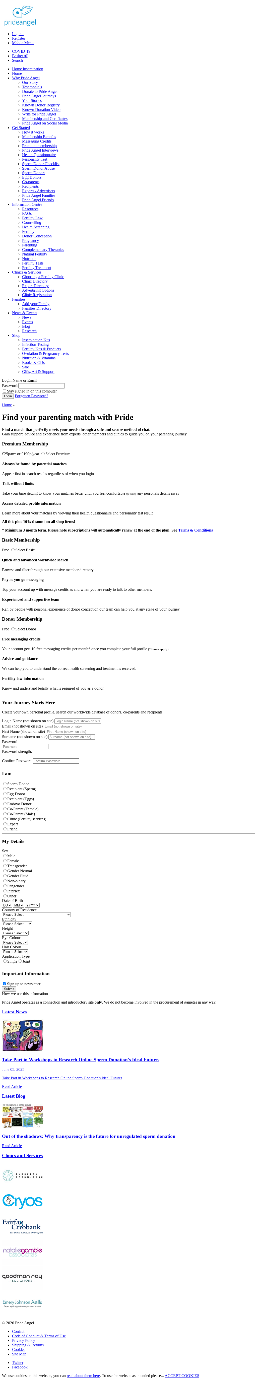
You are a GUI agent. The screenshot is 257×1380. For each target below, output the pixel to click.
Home (17, 73)
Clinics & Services (26, 272)
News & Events (24, 313)
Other (11, 896)
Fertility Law (32, 218)
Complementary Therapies (43, 249)
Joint (26, 961)
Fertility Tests (32, 263)
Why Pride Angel (26, 78)
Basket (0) (20, 56)
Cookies (18, 1349)
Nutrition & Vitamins (38, 358)
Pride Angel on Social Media (45, 123)
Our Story (30, 82)
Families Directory (36, 308)
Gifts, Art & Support (38, 371)
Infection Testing (35, 344)
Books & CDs (33, 362)
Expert (12, 824)
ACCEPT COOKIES (182, 1375)
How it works (33, 132)
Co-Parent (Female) (22, 809)
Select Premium (57, 454)
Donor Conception (37, 236)
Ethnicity (9, 919)
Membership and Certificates (45, 118)
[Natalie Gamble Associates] (22, 1263)
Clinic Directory (35, 281)
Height (7, 928)
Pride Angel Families (38, 195)
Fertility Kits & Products (41, 349)
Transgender (17, 866)
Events (27, 322)
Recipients (30, 186)
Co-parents (30, 182)
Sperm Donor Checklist (40, 164)
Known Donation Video (41, 109)
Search (17, 60)
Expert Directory (35, 286)
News (26, 317)
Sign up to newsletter (23, 984)
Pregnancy (30, 240)
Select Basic (25, 550)
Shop (16, 335)
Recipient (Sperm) (21, 789)
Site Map (19, 1354)
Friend (12, 829)
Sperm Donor (18, 784)
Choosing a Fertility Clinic (43, 277)
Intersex (13, 891)
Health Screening (35, 227)
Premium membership (39, 146)
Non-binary (16, 881)
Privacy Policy (23, 1340)
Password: (10, 385)
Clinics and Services (22, 1155)
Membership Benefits (39, 137)
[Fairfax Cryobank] (22, 1237)
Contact (18, 1331)
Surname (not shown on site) (24, 737)
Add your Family (35, 304)
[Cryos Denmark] (22, 1212)
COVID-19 (21, 51)
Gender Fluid (17, 876)
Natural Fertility (34, 254)
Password (9, 742)
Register (19, 38)
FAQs (27, 213)
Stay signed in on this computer (32, 391)
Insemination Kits (36, 340)
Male (11, 856)
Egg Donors (31, 177)
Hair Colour (11, 947)
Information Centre (27, 204)
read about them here (83, 1375)
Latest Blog (13, 1096)
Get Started (21, 127)
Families (18, 299)
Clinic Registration (37, 295)
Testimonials (32, 87)
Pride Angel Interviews (40, 150)
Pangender (15, 886)
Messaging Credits (36, 141)
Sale (25, 367)
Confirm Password (17, 761)
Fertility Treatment (36, 268)
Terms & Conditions (195, 530)
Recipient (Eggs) (20, 799)
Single (12, 961)
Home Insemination (27, 69)
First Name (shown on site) (23, 731)
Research (29, 331)
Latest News (14, 1011)
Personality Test (34, 159)
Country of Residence (19, 910)
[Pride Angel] (22, 25)
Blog (26, 326)
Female (13, 861)
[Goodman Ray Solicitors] (22, 1289)
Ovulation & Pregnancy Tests (45, 353)
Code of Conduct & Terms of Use (39, 1336)
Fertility (28, 231)
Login (17, 34)
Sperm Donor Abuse (38, 168)
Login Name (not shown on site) (27, 721)
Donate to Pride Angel (39, 91)
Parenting (29, 245)
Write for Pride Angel (39, 114)
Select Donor (25, 629)
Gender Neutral (19, 871)
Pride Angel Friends (38, 200)
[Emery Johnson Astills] (22, 1314)
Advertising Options (38, 290)
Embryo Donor (19, 804)
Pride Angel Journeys (39, 96)
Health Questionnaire (39, 155)
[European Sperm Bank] (22, 1186)
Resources (30, 209)
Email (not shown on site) (22, 726)
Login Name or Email (19, 380)
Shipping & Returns (28, 1345)
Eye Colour (11, 938)
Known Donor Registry (41, 105)
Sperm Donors (33, 173)
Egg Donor (16, 794)
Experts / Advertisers (38, 191)
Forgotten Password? (31, 396)
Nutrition (29, 258)
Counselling (31, 222)
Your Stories (32, 100)
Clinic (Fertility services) (26, 819)
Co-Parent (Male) (21, 814)
